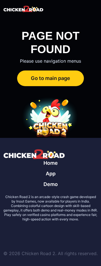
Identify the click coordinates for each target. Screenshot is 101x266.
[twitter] (30, 232)
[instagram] (70, 232)
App (51, 173)
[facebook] (43, 232)
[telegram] (57, 232)
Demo (50, 184)
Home (50, 163)
